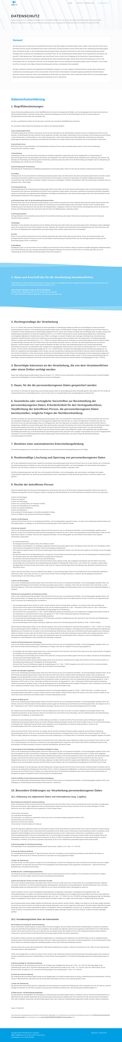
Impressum (94, 1033)
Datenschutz (103, 1033)
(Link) (57, 1015)
